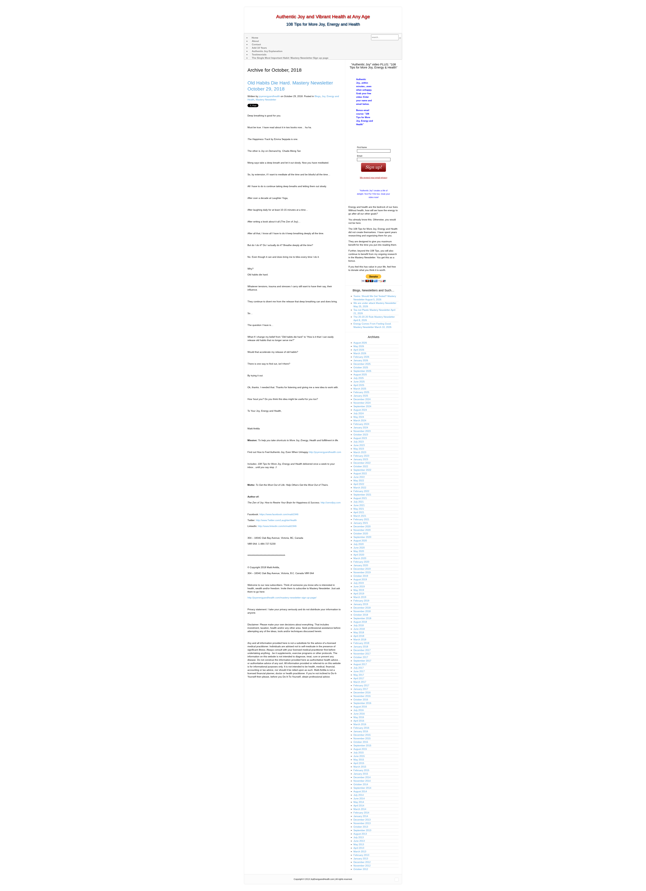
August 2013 (360, 833)
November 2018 (362, 611)
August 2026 (360, 342)
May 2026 (358, 346)
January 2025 (360, 395)
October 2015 (360, 742)
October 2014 (360, 784)
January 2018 (360, 646)
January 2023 (360, 459)
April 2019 (358, 593)
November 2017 (362, 653)
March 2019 (359, 597)
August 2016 (360, 706)
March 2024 (359, 420)
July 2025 (358, 378)
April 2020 (358, 554)
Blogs (317, 96)
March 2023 (359, 452)
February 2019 (361, 600)
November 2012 (362, 865)
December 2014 (362, 777)
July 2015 (358, 752)
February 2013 (361, 855)
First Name (362, 147)
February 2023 (361, 455)
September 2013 (362, 830)
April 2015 (358, 763)
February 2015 (361, 770)
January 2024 (360, 427)
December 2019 (362, 568)
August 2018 (360, 621)
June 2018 (359, 629)
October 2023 (360, 434)
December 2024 (362, 399)
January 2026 (360, 360)
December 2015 (362, 735)
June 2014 (359, 798)
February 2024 (361, 424)
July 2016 (358, 710)
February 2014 (361, 812)
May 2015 (358, 759)
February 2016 (361, 727)
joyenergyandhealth (269, 96)
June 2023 (359, 445)
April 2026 (358, 349)
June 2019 (359, 586)
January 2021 (360, 523)
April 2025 (358, 385)
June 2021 (359, 505)
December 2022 (362, 462)
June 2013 (359, 841)
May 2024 (358, 417)
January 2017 (360, 689)
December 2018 (362, 607)
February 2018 (361, 643)
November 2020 (362, 530)
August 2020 (360, 540)
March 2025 (359, 388)
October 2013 (360, 826)
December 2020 (362, 526)
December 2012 (362, 862)
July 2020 (358, 544)
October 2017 (360, 657)
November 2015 (362, 738)
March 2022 (359, 487)
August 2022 (360, 473)
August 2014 (360, 791)
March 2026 (359, 353)
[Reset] (400, 38)
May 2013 (358, 844)
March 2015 (359, 766)
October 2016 (360, 699)
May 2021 (358, 508)
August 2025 (360, 374)
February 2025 (361, 392)
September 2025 (362, 371)
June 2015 (359, 756)
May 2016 (358, 717)
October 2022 (360, 466)
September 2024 (362, 406)
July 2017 (358, 667)
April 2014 (358, 805)
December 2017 (362, 650)
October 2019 (360, 576)
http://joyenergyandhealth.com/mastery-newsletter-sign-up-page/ (281, 597)
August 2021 (360, 498)
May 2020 (358, 551)
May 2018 (358, 632)
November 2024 (362, 402)
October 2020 (360, 533)
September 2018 (362, 618)
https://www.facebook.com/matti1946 (278, 514)
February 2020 (361, 561)
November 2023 (362, 431)
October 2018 (360, 614)
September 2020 (362, 537)
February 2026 (361, 356)
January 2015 (360, 773)
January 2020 (360, 565)
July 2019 (358, 583)
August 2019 (360, 579)
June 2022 (359, 477)
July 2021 (358, 501)
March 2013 (359, 851)
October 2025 (360, 367)
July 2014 (358, 795)
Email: (360, 156)
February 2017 (361, 685)
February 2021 (361, 519)
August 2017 (360, 664)
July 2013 (358, 837)
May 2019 (358, 590)
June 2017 (359, 671)
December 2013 (362, 819)
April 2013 (358, 848)
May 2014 (358, 802)
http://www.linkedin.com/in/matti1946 (277, 526)
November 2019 (362, 572)
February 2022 (361, 491)
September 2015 (362, 745)
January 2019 (360, 604)
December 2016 (362, 692)
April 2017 (358, 678)
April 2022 (358, 484)
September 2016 (362, 703)
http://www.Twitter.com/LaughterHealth (276, 520)
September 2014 (362, 788)
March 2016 (359, 724)
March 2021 (359, 515)
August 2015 (360, 749)
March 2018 (359, 639)
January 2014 (360, 816)
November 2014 (362, 780)
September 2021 (362, 494)
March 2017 (359, 682)
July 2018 (358, 625)
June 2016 (359, 713)
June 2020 (359, 547)
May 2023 (358, 448)
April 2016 (358, 720)
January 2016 (360, 731)
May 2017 (358, 674)
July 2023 (358, 441)
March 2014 (359, 809)
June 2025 (359, 381)
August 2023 (360, 438)
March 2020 (359, 558)
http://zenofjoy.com (331, 502)
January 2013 (360, 858)
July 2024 (358, 413)
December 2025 (362, 364)
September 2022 (362, 470)
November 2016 (362, 696)
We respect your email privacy (373, 177)
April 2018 (358, 636)
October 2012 (360, 869)
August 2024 (360, 409)
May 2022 (358, 480)
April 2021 (358, 512)
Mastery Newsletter (266, 99)
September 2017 (362, 660)
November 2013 (362, 823)
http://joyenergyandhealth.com (325, 452)
